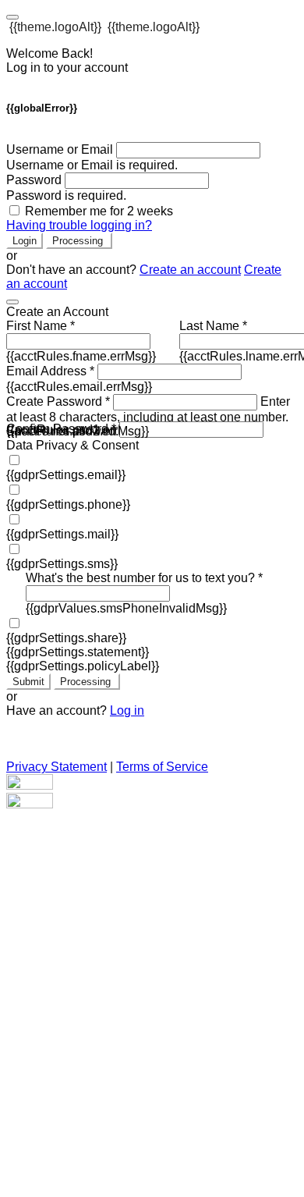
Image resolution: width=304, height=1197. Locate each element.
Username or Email (59, 149)
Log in (127, 710)
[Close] (12, 302)
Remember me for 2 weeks (99, 211)
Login (24, 241)
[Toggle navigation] (12, 17)
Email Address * (50, 371)
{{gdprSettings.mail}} (62, 534)
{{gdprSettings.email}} (65, 474)
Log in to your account (67, 67)
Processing (79, 241)
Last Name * (213, 325)
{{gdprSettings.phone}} (68, 504)
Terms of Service (162, 766)
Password (34, 179)
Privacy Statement (56, 766)
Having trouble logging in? (79, 225)
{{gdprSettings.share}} (66, 638)
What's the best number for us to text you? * (144, 577)
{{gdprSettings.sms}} (62, 563)
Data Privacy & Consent (72, 445)
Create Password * (58, 401)
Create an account (190, 269)
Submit (28, 681)
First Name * (40, 325)
